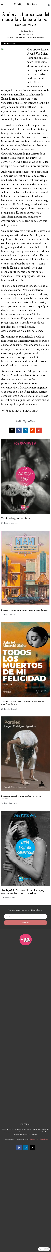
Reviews (40, 37)
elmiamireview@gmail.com (39, 1139)
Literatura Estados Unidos (18, 37)
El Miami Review (25, 4)
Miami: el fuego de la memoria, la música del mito (25, 610)
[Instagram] (49, 4)
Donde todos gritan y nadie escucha (18, 518)
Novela (33, 37)
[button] (12, 430)
